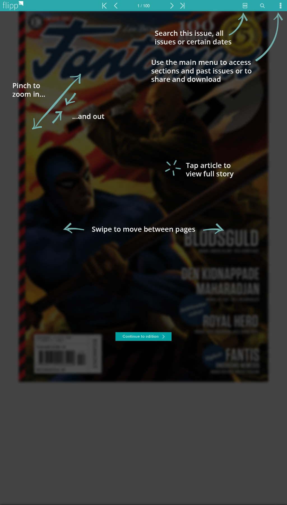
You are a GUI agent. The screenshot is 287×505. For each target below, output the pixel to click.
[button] (143, 337)
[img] (143, 258)
